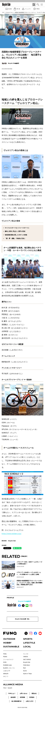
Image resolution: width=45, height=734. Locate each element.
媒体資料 (13, 697)
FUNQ (4, 654)
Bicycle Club (9, 12)
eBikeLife (5, 673)
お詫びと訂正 (29, 701)
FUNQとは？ (11, 693)
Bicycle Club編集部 (24, 601)
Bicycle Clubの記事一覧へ (22, 619)
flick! (24, 668)
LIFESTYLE (29, 642)
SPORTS (27, 639)
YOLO (4, 688)
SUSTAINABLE (11, 646)
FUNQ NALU (26, 665)
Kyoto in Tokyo (27, 673)
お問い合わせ (23, 693)
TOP (3, 12)
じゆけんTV (6, 671)
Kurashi (10, 688)
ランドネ (25, 654)
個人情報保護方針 (17, 701)
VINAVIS (25, 656)
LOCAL (27, 646)
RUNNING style (7, 665)
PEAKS (5, 656)
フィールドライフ (8, 659)
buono (25, 671)
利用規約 (31, 697)
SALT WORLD (27, 659)
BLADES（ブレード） (9, 668)
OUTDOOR (9, 639)
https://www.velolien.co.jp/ (11, 534)
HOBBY (7, 642)
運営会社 (34, 693)
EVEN (4, 662)
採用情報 (22, 697)
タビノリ (5, 676)
